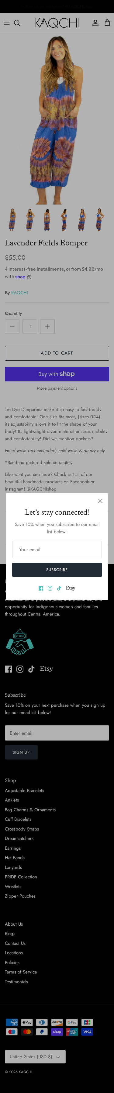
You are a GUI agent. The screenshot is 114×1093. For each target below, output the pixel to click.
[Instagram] (50, 588)
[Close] (100, 501)
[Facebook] (41, 588)
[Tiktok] (59, 588)
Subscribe (57, 570)
